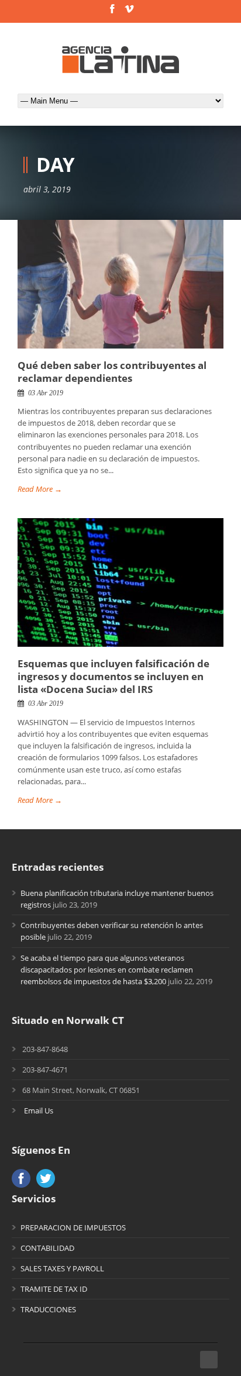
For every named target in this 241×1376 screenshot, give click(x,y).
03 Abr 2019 (45, 393)
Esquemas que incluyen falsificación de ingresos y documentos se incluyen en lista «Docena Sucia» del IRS (113, 676)
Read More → (40, 489)
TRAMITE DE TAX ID (53, 1289)
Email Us (38, 1110)
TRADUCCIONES (48, 1309)
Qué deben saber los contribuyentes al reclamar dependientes (112, 371)
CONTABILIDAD (47, 1248)
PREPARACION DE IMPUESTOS (73, 1227)
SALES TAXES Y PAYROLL (62, 1268)
